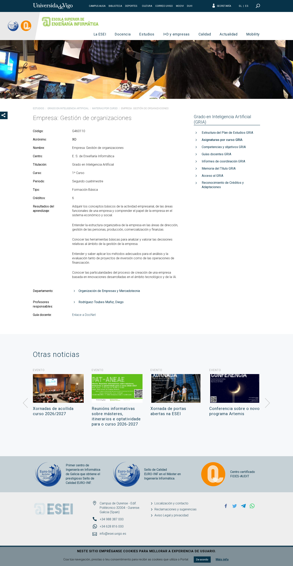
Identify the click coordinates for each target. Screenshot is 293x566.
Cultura (147, 6)
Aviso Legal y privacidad (171, 515)
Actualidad (229, 34)
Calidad (205, 34)
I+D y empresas (176, 34)
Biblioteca (115, 6)
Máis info (222, 559)
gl (240, 6)
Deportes (131, 6)
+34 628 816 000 (112, 526)
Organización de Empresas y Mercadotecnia (109, 291)
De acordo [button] (202, 559)
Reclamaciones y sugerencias (175, 509)
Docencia (123, 34)
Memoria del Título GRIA (219, 168)
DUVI (189, 6)
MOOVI (180, 6)
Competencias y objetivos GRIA (224, 147)
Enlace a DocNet (84, 315)
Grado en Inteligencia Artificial (68, 108)
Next (267, 403)
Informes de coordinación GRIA (223, 161)
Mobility (253, 34)
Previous (25, 403)
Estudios (146, 34)
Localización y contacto (171, 503)
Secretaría (224, 6)
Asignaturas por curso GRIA (222, 140)
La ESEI (100, 34)
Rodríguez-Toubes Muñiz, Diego (101, 302)
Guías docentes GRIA (216, 154)
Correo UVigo (164, 6)
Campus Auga (97, 6)
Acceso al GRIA (212, 176)
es (246, 6)
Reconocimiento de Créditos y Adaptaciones (223, 185)
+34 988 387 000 (112, 519)
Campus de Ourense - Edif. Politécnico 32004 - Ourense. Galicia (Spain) (120, 507)
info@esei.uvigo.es (113, 534)
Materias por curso (105, 108)
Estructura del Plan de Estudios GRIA (227, 133)
